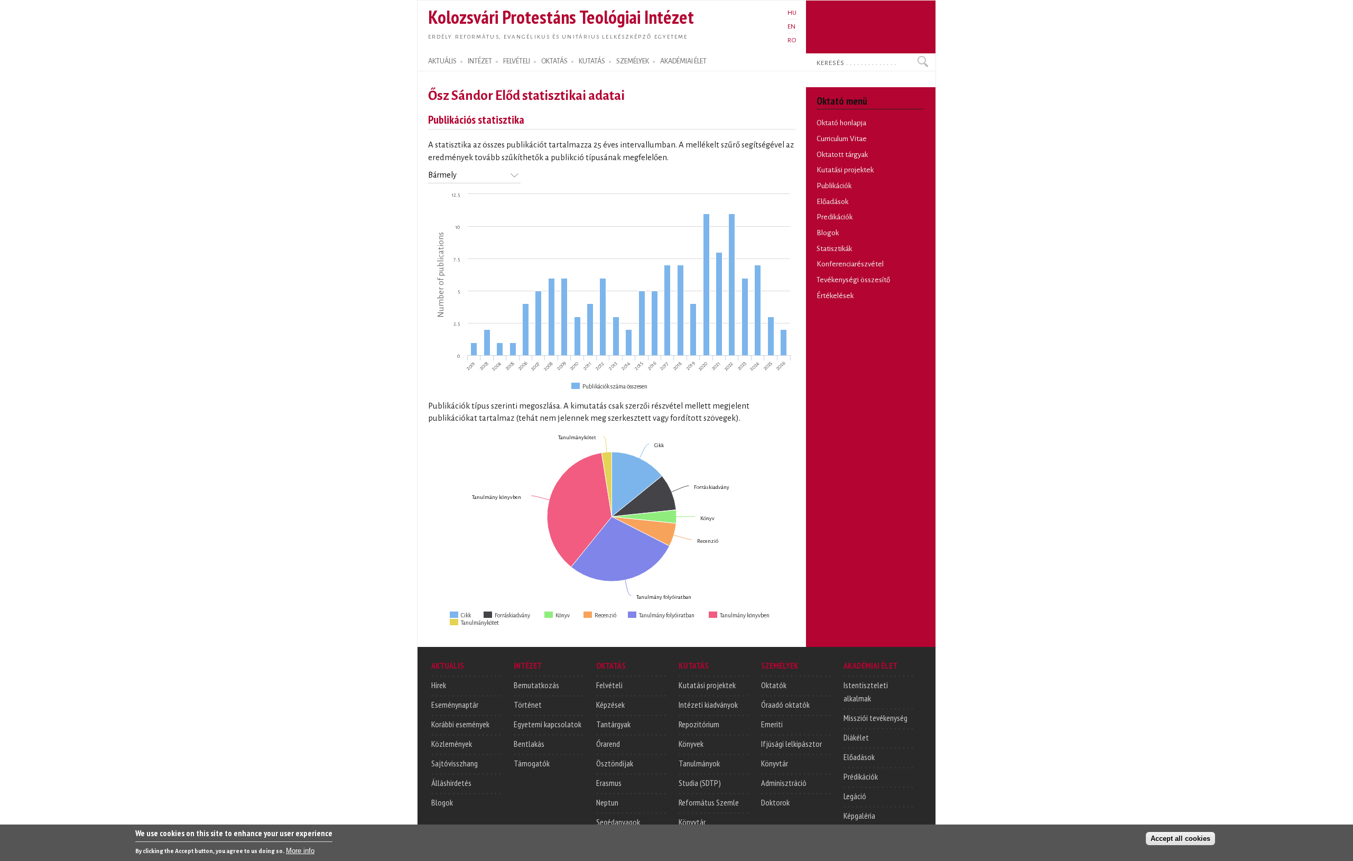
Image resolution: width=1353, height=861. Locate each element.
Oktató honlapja (841, 123)
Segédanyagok (618, 822)
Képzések (610, 704)
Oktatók (773, 685)
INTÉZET (480, 61)
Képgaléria (859, 815)
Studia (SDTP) (700, 782)
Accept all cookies (1180, 838)
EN (791, 26)
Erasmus (609, 782)
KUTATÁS (592, 61)
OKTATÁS (554, 61)
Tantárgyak (613, 724)
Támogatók (532, 763)
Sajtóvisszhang (454, 763)
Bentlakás (529, 743)
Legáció (855, 796)
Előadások (832, 202)
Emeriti (772, 724)
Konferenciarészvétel (850, 264)
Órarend (608, 743)
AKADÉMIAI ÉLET (683, 61)
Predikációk (834, 217)
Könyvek (691, 743)
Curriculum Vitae (842, 139)
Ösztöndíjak (614, 763)
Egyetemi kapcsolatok (547, 724)
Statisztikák (834, 249)
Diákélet (856, 737)
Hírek (438, 685)
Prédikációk (861, 776)
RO (791, 40)
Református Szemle (709, 802)
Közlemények (451, 743)
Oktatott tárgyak (842, 155)
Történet (528, 704)
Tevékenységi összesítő (853, 280)
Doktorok (775, 802)
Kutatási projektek (845, 170)
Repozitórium (699, 724)
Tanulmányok (699, 763)
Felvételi (609, 685)
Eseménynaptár (454, 704)
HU (791, 12)
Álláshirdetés (451, 782)
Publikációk (834, 186)
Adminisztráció (784, 782)
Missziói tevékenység (875, 717)
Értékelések (835, 296)
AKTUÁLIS (442, 61)
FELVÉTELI (516, 61)
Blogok (828, 233)
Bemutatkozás (536, 685)
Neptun (607, 802)
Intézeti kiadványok (708, 704)
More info (300, 851)
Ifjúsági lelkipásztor (791, 743)
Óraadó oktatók (785, 704)
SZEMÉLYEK (632, 61)
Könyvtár (692, 822)
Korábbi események (460, 724)
